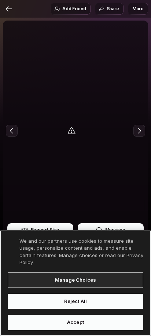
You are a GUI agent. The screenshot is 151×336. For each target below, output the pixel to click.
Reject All (75, 301)
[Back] (9, 9)
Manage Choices (75, 280)
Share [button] (113, 8)
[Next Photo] (139, 131)
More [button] (138, 8)
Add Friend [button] (74, 8)
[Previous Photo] (12, 131)
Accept (75, 322)
